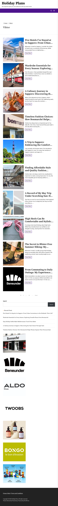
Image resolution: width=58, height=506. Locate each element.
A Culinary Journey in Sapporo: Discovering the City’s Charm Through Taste (38, 95)
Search (5, 301)
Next (36, 295)
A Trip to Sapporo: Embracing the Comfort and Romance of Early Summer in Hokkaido (37, 146)
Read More (28, 53)
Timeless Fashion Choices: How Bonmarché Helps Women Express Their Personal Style (39, 120)
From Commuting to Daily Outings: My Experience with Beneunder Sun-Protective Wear (39, 274)
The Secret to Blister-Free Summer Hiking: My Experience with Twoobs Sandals (38, 248)
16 (29, 295)
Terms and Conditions (17, 493)
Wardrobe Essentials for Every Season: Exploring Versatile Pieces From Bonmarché (38, 69)
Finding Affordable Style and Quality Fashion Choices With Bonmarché (38, 170)
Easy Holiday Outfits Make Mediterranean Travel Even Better (19, 321)
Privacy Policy (6, 493)
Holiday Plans (13, 3)
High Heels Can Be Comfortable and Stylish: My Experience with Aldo (38, 221)
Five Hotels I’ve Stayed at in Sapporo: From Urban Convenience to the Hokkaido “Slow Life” (38, 44)
